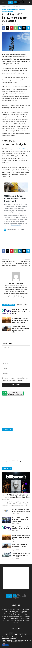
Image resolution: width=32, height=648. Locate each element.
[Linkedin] (20, 28)
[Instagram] (11, 634)
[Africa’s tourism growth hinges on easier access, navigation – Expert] (6, 320)
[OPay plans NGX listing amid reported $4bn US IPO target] (6, 312)
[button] (3, 2)
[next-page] (6, 337)
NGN (12, 461)
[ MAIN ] (8, 6)
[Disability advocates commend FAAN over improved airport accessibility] (6, 554)
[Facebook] (3, 28)
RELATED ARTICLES (8, 305)
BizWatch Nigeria (22, 149)
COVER (16, 9)
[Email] (24, 28)
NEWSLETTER (22, 9)
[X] (7, 28)
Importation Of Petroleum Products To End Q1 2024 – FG (23, 263)
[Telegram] (28, 28)
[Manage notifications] (3, 644)
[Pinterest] (12, 28)
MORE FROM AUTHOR (22, 305)
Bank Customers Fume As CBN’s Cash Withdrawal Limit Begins (9, 263)
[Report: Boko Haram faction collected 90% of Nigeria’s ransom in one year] (6, 328)
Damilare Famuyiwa (8, 24)
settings (19, 642)
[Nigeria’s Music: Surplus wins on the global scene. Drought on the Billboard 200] (16, 482)
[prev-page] (3, 337)
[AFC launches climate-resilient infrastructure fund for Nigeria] (6, 511)
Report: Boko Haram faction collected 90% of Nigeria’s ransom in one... (20, 546)
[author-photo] (16, 280)
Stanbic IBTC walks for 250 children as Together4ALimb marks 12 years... (20, 519)
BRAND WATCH (16, 6)
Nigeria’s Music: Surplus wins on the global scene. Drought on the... (16, 496)
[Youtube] (25, 634)
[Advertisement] (16, 239)
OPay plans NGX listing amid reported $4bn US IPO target (21, 312)
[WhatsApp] (16, 28)
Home (3, 6)
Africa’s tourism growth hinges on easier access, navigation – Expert (20, 320)
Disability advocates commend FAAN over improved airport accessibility (21, 555)
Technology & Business (7, 11)
